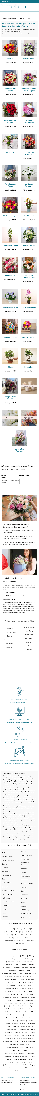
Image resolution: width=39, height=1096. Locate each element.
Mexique (7, 1024)
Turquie (18, 1065)
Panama (24, 1032)
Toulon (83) (20, 941)
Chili (31, 976)
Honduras (15, 997)
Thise (23, 902)
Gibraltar (15, 994)
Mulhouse (29, 646)
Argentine (9, 965)
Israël (12, 1006)
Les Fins (4, 909)
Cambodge (17, 976)
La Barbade (8, 1012)
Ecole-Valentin (6, 883)
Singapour (16, 1056)
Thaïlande (10, 1062)
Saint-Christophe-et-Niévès (15, 1047)
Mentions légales (24, 1080)
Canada (25, 976)
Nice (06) (11, 938)
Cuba (24, 982)
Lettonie (26, 1012)
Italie (18, 1006)
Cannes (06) (9, 932)
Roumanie (13, 1044)
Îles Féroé (18, 1003)
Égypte (20, 985)
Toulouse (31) (30, 941)
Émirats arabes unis (12, 988)
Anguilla (32, 959)
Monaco (22, 1024)
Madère (24, 1018)
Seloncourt (10, 647)
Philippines (31, 1035)
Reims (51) (28, 938)
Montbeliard (29, 635)
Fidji (24, 991)
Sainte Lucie (30, 1053)
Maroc (14, 1021)
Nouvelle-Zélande (24, 1030)
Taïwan (30, 1059)
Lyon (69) (10, 935)
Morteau (24, 869)
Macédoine (16, 1018)
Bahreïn (32, 968)
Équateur (23, 988)
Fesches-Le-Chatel (10, 632)
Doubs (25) (21, 19)
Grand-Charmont (29, 627)
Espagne (30, 988)
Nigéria (23, 1027)
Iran (7, 1006)
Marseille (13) (19, 935)
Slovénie (24, 1056)
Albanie (24, 956)
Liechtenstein (11, 1015)
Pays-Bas (16, 1035)
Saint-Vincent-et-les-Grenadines (15, 1053)
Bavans (4, 864)
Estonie (9, 991)
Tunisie (30, 1062)
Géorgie (8, 994)
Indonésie (31, 1003)
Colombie (21, 979)
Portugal (30, 1038)
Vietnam (27, 1068)
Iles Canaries (9, 1003)
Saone (23, 891)
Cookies (22, 1089)
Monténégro (31, 1024)
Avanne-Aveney (7, 857)
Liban (33, 1012)
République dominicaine (28, 1041)
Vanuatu (11, 1068)
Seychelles (8, 1056)
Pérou (23, 1035)
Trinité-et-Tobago (21, 1062)
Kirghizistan (23, 1009)
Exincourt (10, 629)
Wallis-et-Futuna (20, 1071)
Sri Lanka (32, 1056)
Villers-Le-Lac (25, 917)
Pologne (8, 1038)
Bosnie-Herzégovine (10, 973)
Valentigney (29, 631)
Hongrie (32, 997)
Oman (33, 1030)
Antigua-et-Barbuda (14, 962)
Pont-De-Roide (26, 876)
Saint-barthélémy (24, 1044)
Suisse (15, 1059)
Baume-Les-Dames (8, 860)
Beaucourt (10, 651)
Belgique (21, 971)
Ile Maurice (10, 1000)
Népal (8, 1027)
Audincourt (10, 644)
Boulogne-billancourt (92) (24, 929)
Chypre (13, 979)
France (14, 19)
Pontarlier (24, 880)
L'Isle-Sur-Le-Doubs (8, 902)
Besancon (29, 650)
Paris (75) (19, 938)
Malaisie (31, 1018)
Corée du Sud (30, 979)
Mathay (23, 851)
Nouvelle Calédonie (10, 1030)
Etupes (28, 19)
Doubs (4, 879)
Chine (7, 979)
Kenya (15, 1009)
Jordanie (8, 1009)
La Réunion (17, 1012)
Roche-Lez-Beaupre (27, 884)
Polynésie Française (19, 1038)
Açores (6, 956)
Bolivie (28, 971)
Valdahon (24, 906)
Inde (25, 1003)
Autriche (7, 968)
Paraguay (32, 1032)
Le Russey (5, 906)
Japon (32, 1006)
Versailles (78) (20, 944)
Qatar (16, 1041)
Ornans (23, 872)
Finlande (30, 991)
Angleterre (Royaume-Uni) (20, 959)
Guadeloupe (30, 994)
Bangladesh (12, 971)
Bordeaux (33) (11, 929)
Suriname (23, 1059)
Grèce (22, 994)
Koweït (31, 1009)
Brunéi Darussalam (30, 973)
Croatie (18, 982)
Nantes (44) (29, 935)
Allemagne (32, 956)
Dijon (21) (18, 932)
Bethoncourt (29, 638)
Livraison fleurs (6, 19)
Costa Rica (10, 982)
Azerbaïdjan (16, 968)
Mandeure (29, 642)
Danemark (12, 985)
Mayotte (30, 1021)
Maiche (4, 913)
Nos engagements (6, 1083)
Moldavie (15, 1024)
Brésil (20, 973)
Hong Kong (24, 997)
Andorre (7, 959)
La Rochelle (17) (29, 932)
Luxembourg (28, 1015)
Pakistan (17, 1032)
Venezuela (20, 1068)
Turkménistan (9, 1065)
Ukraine (25, 1065)
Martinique (22, 1021)
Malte (8, 1021)
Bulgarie (9, 976)
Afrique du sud (15, 956)
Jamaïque (25, 1006)
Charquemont (6, 875)
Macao (8, 1018)
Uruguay (32, 1065)
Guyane (7, 997)
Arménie (17, 965)
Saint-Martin (29, 1047)
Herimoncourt (6, 898)
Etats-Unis (17, 991)
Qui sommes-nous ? (7, 1080)
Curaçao (30, 982)
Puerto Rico (8, 1041)
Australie (31, 965)
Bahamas (25, 968)
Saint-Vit (24, 887)
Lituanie (20, 1015)
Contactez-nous (6, 1)
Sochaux (10, 636)
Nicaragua (16, 1027)
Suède (9, 1059)
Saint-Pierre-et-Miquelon (19, 1050)
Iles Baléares (19, 1000)
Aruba (24, 965)
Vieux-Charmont (9, 640)
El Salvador (27, 985)
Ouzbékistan (8, 1032)
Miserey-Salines (26, 855)
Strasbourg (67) (10, 941)
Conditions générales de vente (28, 1083)
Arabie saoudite (27, 962)
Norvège (30, 1027)
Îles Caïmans (29, 1000)
